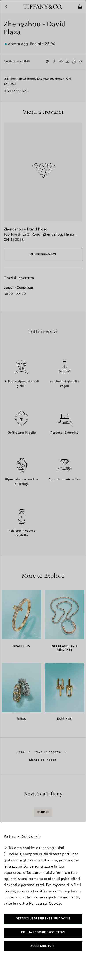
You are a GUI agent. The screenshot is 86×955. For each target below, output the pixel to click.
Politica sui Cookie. (45, 904)
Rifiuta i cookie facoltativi (43, 932)
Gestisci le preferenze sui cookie (43, 918)
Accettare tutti (43, 946)
